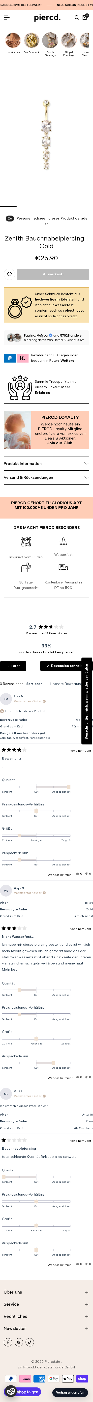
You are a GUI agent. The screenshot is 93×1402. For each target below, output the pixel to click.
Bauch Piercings (50, 54)
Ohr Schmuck (31, 52)
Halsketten (13, 52)
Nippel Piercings (68, 54)
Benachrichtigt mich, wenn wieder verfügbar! (86, 701)
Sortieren (34, 684)
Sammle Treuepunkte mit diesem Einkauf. (55, 387)
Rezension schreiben (71, 667)
